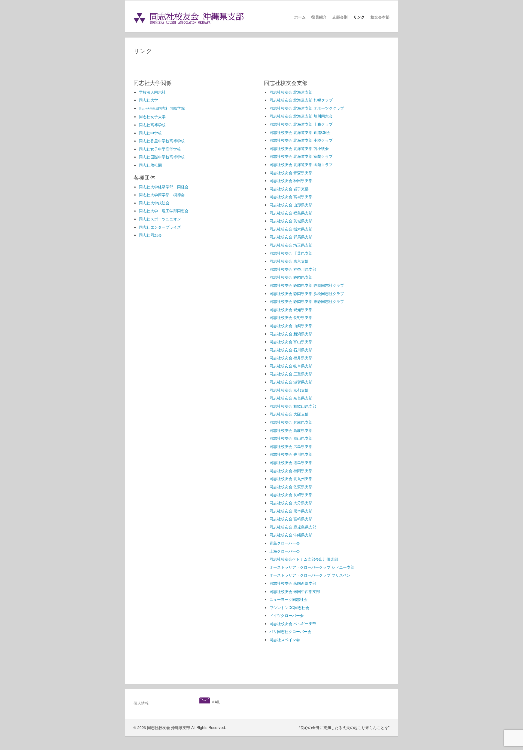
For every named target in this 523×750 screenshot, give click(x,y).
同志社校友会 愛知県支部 (290, 309)
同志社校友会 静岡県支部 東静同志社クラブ (306, 301)
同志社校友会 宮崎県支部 (290, 518)
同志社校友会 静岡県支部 (290, 277)
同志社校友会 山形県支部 (290, 204)
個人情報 (141, 703)
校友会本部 (380, 17)
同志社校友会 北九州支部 (290, 478)
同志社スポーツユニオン (160, 219)
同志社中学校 (150, 133)
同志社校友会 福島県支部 (290, 213)
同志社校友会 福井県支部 (290, 357)
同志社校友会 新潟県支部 (290, 333)
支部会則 (340, 17)
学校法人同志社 (152, 92)
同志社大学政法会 (154, 202)
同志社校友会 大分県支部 (290, 502)
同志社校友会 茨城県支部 (290, 220)
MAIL (215, 702)
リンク (359, 17)
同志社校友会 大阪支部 (289, 414)
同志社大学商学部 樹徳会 (162, 194)
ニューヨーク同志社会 (288, 599)
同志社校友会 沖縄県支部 (290, 534)
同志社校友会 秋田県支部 (290, 180)
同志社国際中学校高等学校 (162, 156)
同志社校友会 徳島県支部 (290, 462)
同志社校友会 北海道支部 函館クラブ (301, 164)
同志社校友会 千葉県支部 (290, 253)
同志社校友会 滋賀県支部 (290, 382)
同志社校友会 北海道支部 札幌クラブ (301, 100)
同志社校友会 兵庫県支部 (290, 422)
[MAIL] (204, 702)
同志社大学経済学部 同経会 (163, 186)
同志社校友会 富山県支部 (290, 341)
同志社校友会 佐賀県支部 (290, 486)
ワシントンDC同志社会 (289, 607)
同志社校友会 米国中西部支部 (294, 591)
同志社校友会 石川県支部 (290, 349)
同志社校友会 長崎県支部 (290, 494)
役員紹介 (319, 17)
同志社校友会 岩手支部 (289, 188)
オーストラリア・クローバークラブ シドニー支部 (311, 567)
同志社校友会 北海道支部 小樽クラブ (301, 140)
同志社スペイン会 (284, 639)
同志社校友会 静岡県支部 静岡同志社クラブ (306, 285)
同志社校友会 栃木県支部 (290, 229)
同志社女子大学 (152, 116)
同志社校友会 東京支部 (289, 261)
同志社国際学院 (162, 108)
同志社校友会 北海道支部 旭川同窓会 (301, 116)
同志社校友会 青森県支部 (290, 172)
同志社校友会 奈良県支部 (290, 398)
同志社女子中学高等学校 (160, 149)
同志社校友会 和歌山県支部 (292, 406)
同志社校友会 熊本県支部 (290, 511)
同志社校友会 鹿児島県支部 (292, 527)
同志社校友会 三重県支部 (290, 373)
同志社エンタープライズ (160, 227)
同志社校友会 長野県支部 (290, 317)
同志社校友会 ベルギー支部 (292, 623)
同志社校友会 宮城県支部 (290, 196)
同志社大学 (148, 100)
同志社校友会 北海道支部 (290, 92)
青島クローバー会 (284, 543)
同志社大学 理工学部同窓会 (163, 210)
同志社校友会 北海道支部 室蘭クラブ (301, 156)
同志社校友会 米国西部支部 (292, 583)
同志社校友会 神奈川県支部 (292, 269)
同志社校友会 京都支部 (289, 390)
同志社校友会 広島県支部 (290, 446)
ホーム (300, 17)
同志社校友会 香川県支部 (290, 454)
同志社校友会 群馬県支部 (290, 236)
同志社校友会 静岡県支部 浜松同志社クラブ (306, 293)
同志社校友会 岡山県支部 (290, 438)
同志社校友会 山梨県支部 (290, 325)
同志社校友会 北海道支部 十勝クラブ (301, 124)
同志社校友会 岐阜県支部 (290, 365)
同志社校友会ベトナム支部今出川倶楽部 (303, 559)
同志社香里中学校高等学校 (162, 140)
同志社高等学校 (152, 124)
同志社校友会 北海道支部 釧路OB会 (299, 132)
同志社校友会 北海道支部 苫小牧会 (299, 148)
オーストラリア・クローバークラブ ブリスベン (310, 575)
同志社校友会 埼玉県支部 (290, 245)
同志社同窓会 (150, 235)
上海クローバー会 (284, 551)
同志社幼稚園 (150, 165)
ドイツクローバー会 (286, 615)
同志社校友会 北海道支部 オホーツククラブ (306, 108)
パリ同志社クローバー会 (290, 631)
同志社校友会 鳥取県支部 (290, 430)
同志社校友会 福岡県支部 (290, 470)
